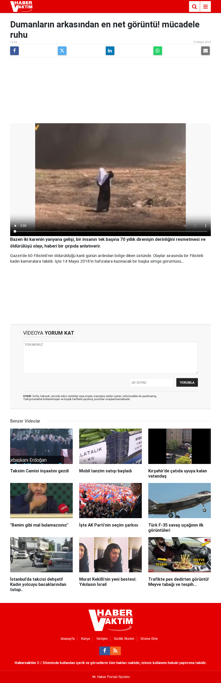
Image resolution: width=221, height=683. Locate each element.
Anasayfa (68, 639)
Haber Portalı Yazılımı (113, 677)
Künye (85, 639)
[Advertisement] (110, 91)
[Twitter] (62, 50)
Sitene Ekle (149, 639)
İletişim (102, 639)
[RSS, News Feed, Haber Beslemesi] (115, 651)
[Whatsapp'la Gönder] (157, 50)
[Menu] (205, 6)
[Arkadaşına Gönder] (205, 50)
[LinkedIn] (110, 50)
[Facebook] (14, 50)
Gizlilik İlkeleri (124, 639)
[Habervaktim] (21, 6)
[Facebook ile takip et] (104, 651)
